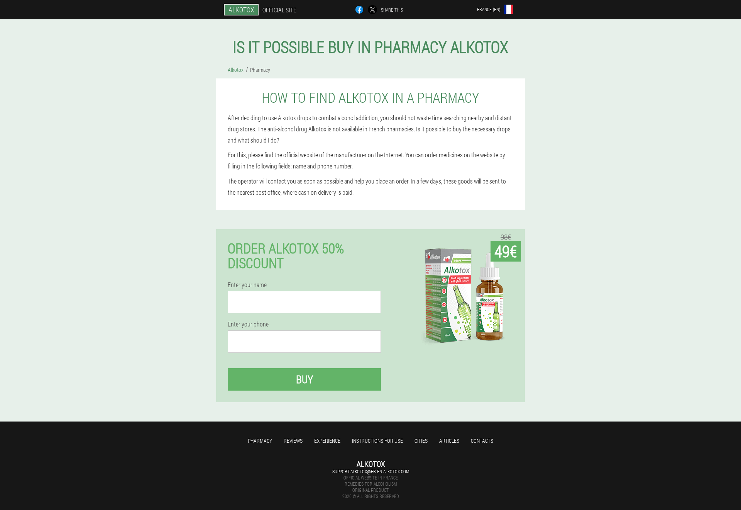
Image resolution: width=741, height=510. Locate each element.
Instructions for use (377, 440)
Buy (304, 379)
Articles (449, 440)
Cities (421, 440)
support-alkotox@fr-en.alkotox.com (370, 471)
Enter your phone (248, 324)
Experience (327, 440)
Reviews (293, 440)
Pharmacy (260, 440)
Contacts (482, 440)
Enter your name (247, 285)
